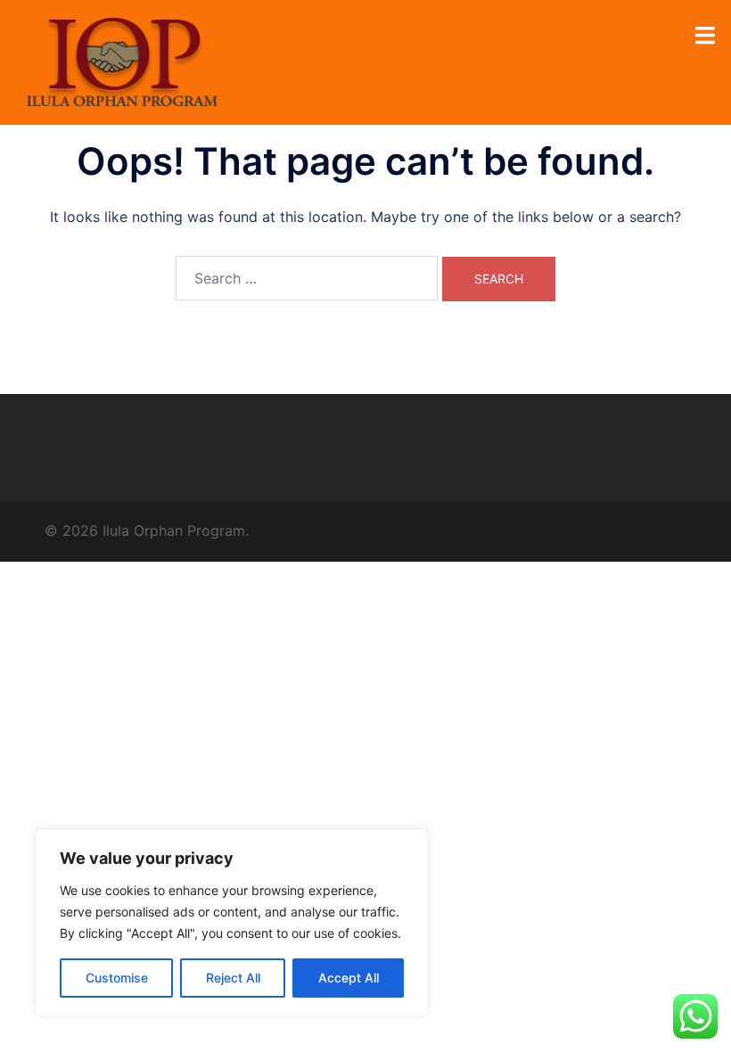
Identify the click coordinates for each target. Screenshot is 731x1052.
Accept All (348, 977)
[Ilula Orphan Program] (122, 61)
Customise (117, 977)
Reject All (233, 977)
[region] (232, 922)
